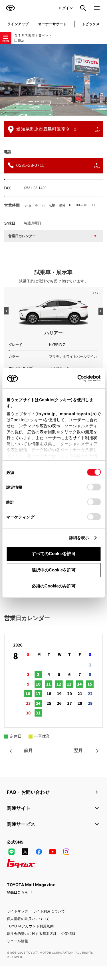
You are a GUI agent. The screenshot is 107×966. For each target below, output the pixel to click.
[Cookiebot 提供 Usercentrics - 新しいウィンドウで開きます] (75, 378)
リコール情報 (17, 941)
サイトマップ (17, 911)
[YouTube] (52, 851)
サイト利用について (49, 911)
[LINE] (11, 851)
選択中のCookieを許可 (54, 569)
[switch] (94, 487)
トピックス (91, 24)
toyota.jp (46, 413)
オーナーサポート (52, 24)
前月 (28, 750)
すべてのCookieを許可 (54, 553)
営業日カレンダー (22, 236)
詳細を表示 (79, 537)
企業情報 (68, 933)
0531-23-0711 (30, 165)
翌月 (78, 750)
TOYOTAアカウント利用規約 (30, 926)
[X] (25, 851)
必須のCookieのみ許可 (54, 585)
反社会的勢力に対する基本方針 (32, 933)
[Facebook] (38, 851)
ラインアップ (18, 24)
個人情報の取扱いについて (28, 918)
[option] (53, 80)
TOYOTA (10, 8)
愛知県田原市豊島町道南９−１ (47, 128)
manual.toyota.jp (77, 413)
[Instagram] (66, 851)
